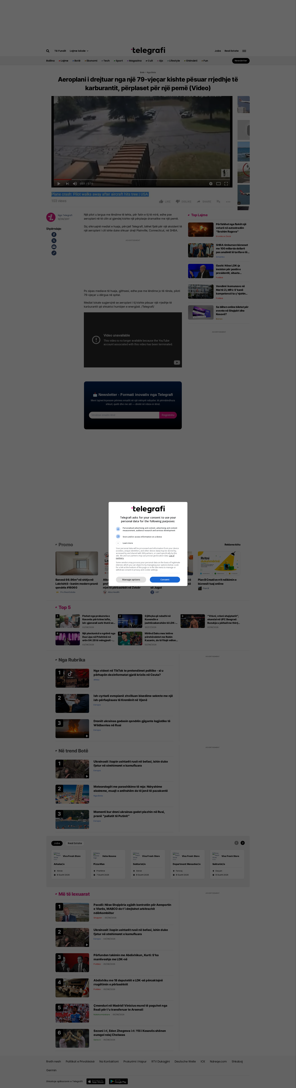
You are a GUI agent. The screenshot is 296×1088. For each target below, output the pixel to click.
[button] (148, 543)
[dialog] (148, 544)
